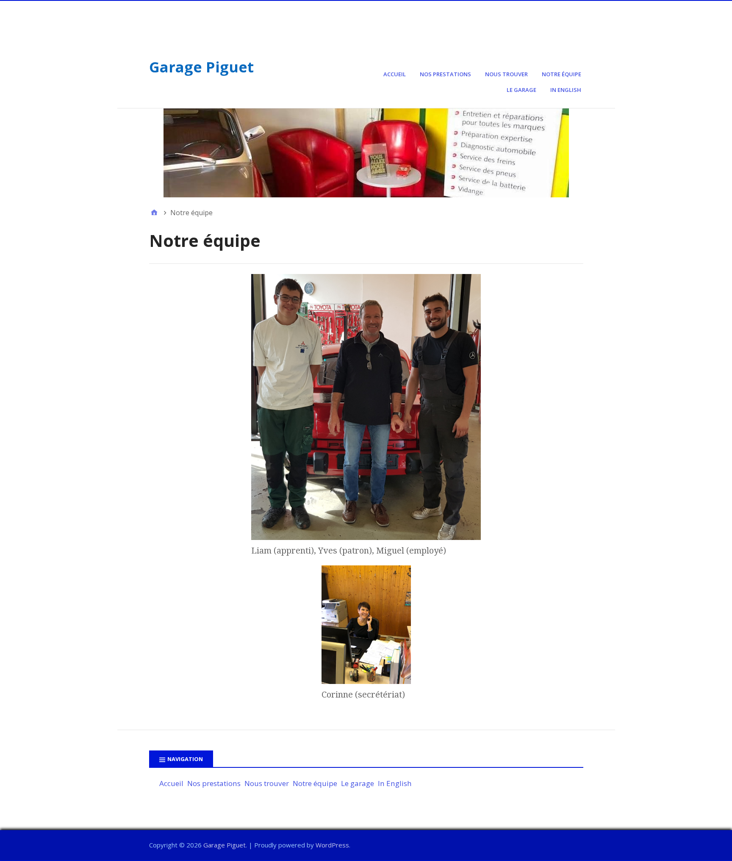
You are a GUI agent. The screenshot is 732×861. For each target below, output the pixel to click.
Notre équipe (561, 74)
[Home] (154, 213)
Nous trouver (506, 74)
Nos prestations (445, 74)
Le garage (521, 90)
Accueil (394, 74)
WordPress (332, 845)
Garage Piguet (201, 67)
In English (565, 90)
